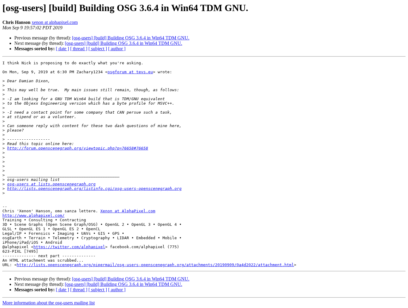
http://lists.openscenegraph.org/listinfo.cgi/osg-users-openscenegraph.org (94, 188)
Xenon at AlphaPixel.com (127, 211)
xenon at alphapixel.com (55, 22)
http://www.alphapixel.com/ (33, 215)
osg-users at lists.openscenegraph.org (51, 184)
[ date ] (62, 48)
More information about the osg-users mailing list (48, 302)
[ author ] (116, 48)
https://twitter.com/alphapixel (69, 247)
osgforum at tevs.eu (130, 72)
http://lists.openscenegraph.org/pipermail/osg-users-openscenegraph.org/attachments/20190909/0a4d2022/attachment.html (155, 265)
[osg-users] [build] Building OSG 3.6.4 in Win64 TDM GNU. (130, 37)
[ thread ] (78, 48)
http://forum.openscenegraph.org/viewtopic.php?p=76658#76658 (77, 148)
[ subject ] (97, 48)
